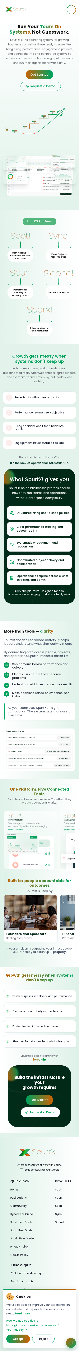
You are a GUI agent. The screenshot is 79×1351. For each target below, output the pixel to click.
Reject (43, 1339)
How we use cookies (20, 1320)
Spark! (59, 1206)
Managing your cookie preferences (31, 1325)
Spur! (58, 1198)
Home (14, 1189)
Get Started (39, 74)
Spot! (58, 1189)
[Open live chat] (71, 1343)
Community (18, 1206)
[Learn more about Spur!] (31, 840)
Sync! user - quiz (22, 1281)
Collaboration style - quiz (27, 1273)
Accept (18, 1339)
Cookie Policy (19, 1255)
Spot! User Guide (21, 1230)
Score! (59, 1222)
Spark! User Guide (22, 1238)
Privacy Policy (19, 1247)
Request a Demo (42, 86)
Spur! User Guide (21, 1222)
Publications (18, 1198)
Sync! (59, 1214)
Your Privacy (15, 1329)
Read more (22, 1313)
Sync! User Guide (21, 1214)
